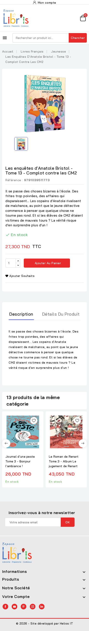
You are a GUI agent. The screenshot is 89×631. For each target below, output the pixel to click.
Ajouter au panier (47, 263)
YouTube (14, 606)
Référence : (14, 180)
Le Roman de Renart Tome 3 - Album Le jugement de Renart (63, 461)
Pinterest (23, 606)
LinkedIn (41, 606)
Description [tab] (21, 314)
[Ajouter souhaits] (33, 420)
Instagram (32, 606)
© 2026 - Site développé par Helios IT (44, 623)
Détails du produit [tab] (61, 314)
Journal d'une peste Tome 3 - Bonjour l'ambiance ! (20, 461)
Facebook (5, 606)
